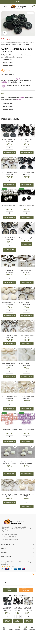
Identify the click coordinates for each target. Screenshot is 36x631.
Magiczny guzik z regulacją (26, 238)
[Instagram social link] (19, 1)
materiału (22, 97)
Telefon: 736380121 (10, 537)
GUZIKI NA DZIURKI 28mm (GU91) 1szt (28, 609)
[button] (9, 152)
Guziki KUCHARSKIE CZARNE (18, 609)
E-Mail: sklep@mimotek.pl (12, 539)
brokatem (18, 99)
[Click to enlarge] (5, 33)
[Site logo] (18, 6)
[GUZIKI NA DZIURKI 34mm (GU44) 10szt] (26, 387)
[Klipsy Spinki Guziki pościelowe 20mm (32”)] (9, 452)
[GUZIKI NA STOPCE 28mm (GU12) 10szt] (9, 293)
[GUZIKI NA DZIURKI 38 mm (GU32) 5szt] (9, 354)
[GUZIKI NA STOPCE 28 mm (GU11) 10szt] (26, 485)
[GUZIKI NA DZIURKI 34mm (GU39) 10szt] (26, 293)
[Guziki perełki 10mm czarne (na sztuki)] (26, 195)
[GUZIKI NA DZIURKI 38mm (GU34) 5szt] (9, 387)
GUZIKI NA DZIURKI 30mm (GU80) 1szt (7, 609)
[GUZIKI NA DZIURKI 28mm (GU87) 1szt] (9, 326)
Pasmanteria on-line (16, 42)
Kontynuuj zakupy (9, 590)
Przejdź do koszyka (26, 590)
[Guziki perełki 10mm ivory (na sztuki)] (9, 195)
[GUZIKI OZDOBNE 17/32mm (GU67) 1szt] (9, 485)
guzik (6, 97)
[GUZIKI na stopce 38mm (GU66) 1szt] (26, 261)
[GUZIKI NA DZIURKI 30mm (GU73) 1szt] (26, 163)
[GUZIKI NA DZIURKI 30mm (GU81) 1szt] (9, 228)
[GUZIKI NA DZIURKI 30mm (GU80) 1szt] (9, 130)
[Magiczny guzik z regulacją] (26, 228)
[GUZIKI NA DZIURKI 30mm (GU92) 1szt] (9, 261)
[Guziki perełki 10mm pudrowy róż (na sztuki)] (9, 419)
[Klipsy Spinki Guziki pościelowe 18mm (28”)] (26, 452)
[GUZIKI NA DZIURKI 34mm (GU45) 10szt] (26, 354)
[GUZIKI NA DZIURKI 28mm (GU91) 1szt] (9, 163)
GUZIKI (25, 42)
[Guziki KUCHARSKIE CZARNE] (26, 130)
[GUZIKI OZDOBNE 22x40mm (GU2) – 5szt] (26, 326)
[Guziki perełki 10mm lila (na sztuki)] (26, 419)
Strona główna (5, 42)
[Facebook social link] (17, 1)
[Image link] (13, 521)
